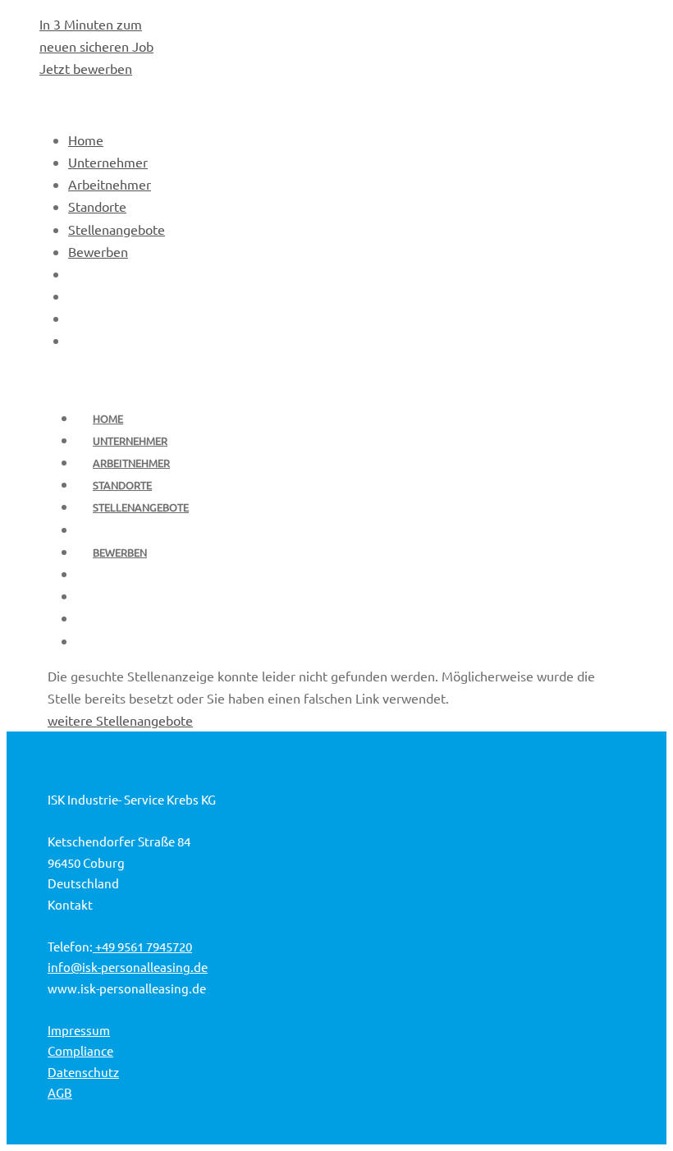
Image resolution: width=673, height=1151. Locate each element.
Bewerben (120, 552)
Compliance (80, 1050)
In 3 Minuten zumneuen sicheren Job (96, 46)
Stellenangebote (141, 507)
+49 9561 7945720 (142, 946)
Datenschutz (83, 1072)
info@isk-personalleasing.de (128, 966)
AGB (60, 1092)
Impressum (79, 1030)
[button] (620, 1105)
